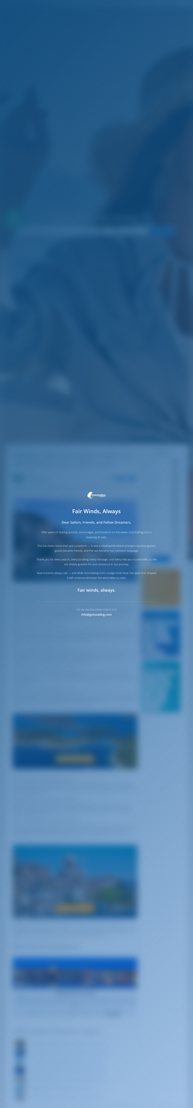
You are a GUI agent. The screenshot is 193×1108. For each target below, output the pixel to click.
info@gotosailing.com (96, 614)
